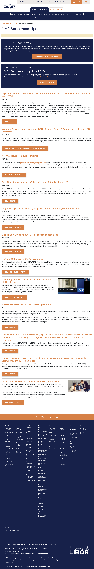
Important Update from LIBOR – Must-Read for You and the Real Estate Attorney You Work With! (46, 94)
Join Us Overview (18, 428)
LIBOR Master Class (30, 455)
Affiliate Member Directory (41, 505)
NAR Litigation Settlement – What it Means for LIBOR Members (26, 280)
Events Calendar (83, 433)
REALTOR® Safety (41, 481)
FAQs (17, 448)
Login (77, 2)
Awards (40, 501)
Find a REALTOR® (34, 2)
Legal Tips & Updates (63, 438)
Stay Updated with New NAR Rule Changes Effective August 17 (35, 182)
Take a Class (30, 436)
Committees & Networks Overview (73, 433)
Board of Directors (7, 436)
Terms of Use (21, 545)
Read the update (13, 227)
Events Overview (83, 428)
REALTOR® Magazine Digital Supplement (23, 258)
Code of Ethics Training (30, 471)
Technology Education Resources (29, 440)
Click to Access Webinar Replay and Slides (25, 148)
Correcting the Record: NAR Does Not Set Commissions (30, 381)
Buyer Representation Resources (42, 450)
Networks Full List (74, 442)
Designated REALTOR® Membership (19, 438)
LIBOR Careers (7, 457)
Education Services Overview (29, 431)
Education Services (30, 14)
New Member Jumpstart (42, 455)
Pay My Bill (55, 2)
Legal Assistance (63, 459)
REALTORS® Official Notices (42, 459)
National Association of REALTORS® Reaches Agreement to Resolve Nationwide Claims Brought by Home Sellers (44, 359)
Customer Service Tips (42, 476)
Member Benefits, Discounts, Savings (41, 444)
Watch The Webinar (14, 297)
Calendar (48, 2)
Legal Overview (62, 428)
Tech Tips (41, 524)
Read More (10, 201)
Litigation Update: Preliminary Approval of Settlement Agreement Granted (41, 208)
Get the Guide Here (14, 175)
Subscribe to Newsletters (9, 465)
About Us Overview (8, 428)
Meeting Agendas (41, 510)
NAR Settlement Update (63, 434)
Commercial (80, 14)
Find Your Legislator (52, 440)
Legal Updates (62, 463)
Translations (53, 545)
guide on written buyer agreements (33, 163)
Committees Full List (73, 438)
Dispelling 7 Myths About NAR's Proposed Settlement (30, 234)
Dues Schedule (18, 451)
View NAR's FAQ (47, 82)
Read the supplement (15, 272)
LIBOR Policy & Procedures (9, 447)
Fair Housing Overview (12, 530)
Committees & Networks (43, 18)
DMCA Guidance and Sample (63, 454)
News (42, 2)
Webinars (29, 459)
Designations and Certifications (31, 466)
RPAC (51, 432)
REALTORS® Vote (53, 436)
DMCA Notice (32, 545)
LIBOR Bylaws (9, 444)
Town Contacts (52, 447)
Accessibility (42, 545)
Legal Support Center (62, 448)
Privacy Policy (10, 545)
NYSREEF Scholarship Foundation (29, 476)
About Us (12, 14)
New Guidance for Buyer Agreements (21, 155)
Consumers (56, 9)
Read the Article (13, 251)
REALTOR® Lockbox (41, 494)
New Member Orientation (30, 450)
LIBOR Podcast (42, 521)
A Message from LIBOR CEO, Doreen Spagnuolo (26, 304)
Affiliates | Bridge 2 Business (18, 444)
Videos (7, 536)
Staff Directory (7, 440)
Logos (40, 498)
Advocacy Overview (52, 428)
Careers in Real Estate (30, 481)
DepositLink (41, 473)
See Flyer (9, 121)
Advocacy (55, 14)
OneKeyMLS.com (22, 2)
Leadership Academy (41, 485)
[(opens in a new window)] (36, 416)
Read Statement (12, 402)
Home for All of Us (10, 533)
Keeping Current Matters (40, 469)
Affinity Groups (72, 446)
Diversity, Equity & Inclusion (7, 452)
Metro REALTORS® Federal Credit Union (42, 516)
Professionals (39, 9)
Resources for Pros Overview (42, 430)
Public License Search (42, 489)
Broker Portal (42, 438)
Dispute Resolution (63, 443)
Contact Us (8, 461)
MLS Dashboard (64, 2)
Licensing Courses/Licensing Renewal (31, 446)
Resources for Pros (44, 14)
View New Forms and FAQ (47, 56)
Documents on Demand (42, 435)
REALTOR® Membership (19, 433)
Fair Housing (70, 14)
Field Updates (53, 444)
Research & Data (41, 463)
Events (55, 18)
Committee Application (73, 451)
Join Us (19, 14)
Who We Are (9, 432)
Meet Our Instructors (29, 462)
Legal (62, 14)
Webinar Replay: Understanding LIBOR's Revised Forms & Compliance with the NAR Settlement (46, 130)
